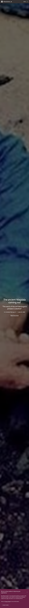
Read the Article (15, 315)
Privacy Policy (7, 601)
